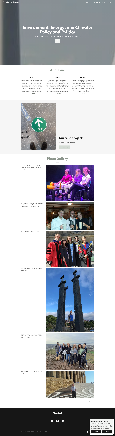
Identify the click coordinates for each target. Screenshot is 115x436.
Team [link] (103, 2)
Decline (96, 431)
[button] (32, 93)
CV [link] (91, 2)
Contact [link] (109, 2)
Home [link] (87, 2)
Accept (107, 431)
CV (57, 40)
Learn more (64, 147)
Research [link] (97, 2)
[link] (11, 2)
